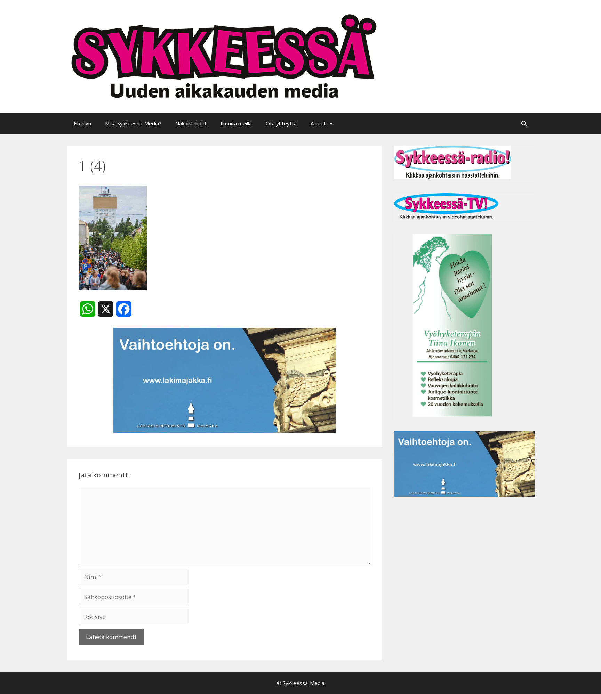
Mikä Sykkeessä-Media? (133, 123)
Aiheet (318, 123)
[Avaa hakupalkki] (524, 123)
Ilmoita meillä (236, 123)
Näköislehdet (191, 123)
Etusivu (82, 123)
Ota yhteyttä (281, 123)
